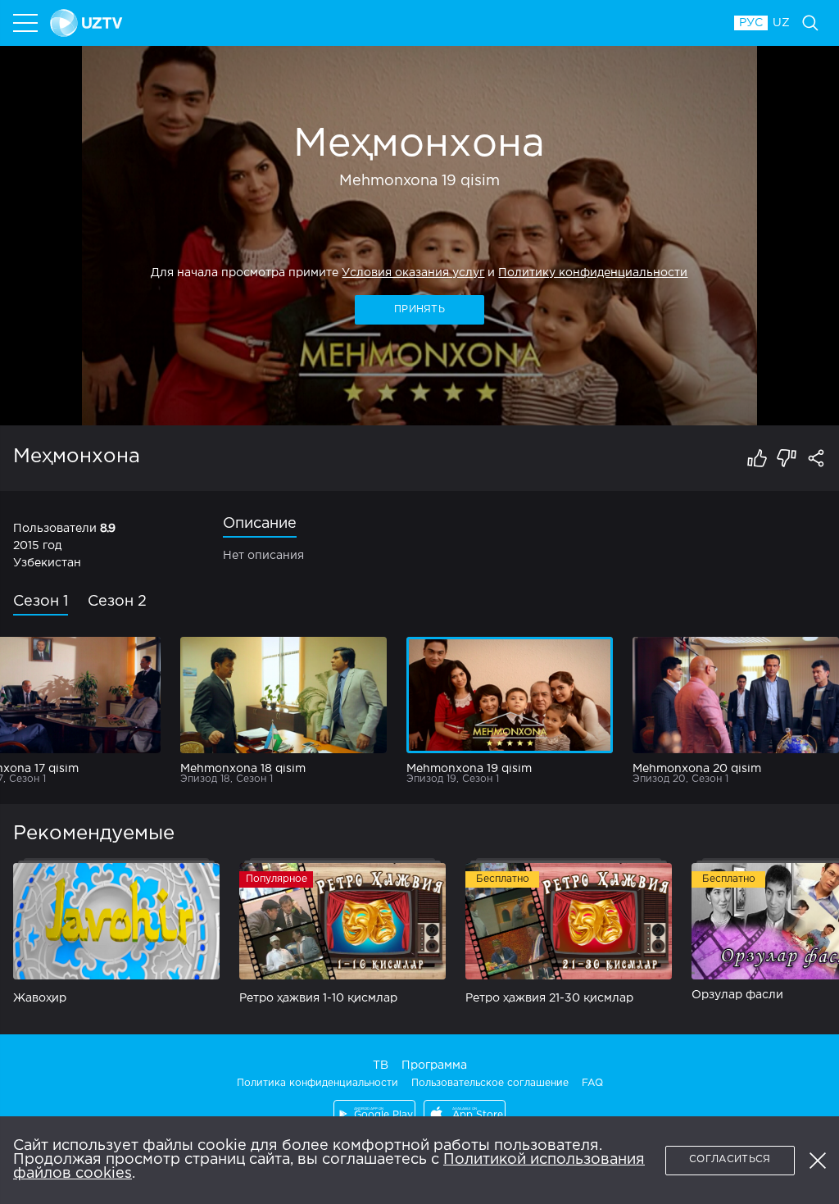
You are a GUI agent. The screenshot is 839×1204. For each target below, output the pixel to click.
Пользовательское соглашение (490, 1083)
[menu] (27, 23)
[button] (818, 1160)
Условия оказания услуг (413, 273)
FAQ (592, 1083)
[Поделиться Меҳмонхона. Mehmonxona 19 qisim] (816, 458)
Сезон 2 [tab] (117, 601)
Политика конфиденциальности (317, 1083)
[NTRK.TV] (384, 23)
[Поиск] (810, 23)
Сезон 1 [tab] (40, 601)
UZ (781, 23)
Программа (434, 1065)
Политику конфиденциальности (592, 273)
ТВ (380, 1065)
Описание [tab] (260, 523)
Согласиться (729, 1159)
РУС (751, 23)
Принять (419, 309)
